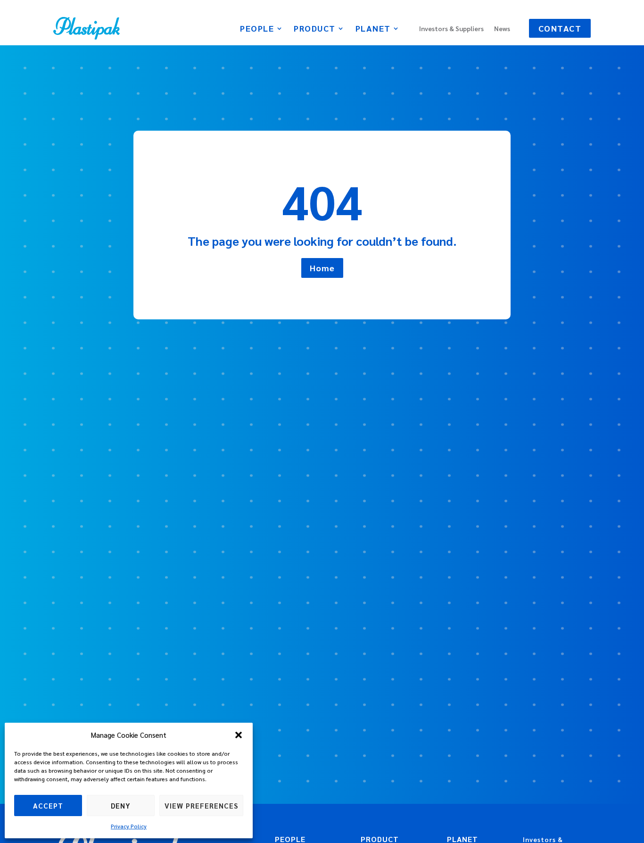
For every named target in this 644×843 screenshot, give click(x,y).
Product (315, 29)
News (502, 29)
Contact (560, 28)
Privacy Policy (129, 826)
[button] (238, 735)
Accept (48, 805)
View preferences (201, 805)
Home (322, 267)
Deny (121, 805)
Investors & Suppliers (451, 29)
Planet (373, 29)
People (257, 29)
